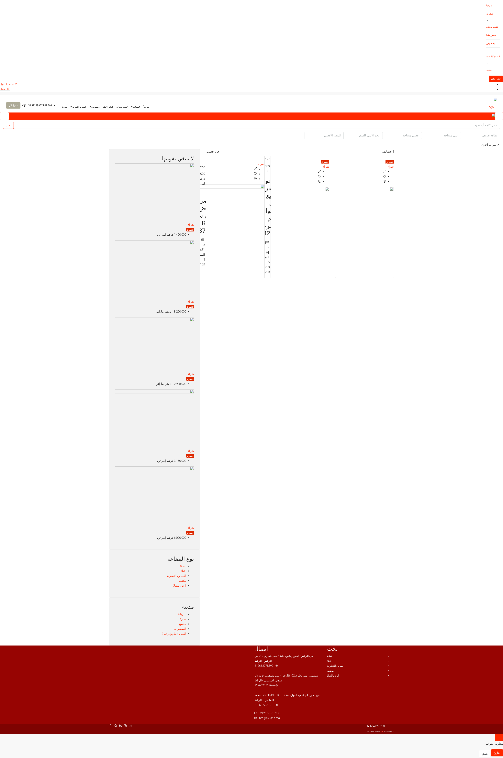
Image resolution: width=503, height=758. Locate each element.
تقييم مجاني (492, 27)
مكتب (182, 580)
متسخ (182, 624)
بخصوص (490, 43)
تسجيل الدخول (7, 84)
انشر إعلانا (491, 35)
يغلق (485, 753)
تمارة (183, 619)
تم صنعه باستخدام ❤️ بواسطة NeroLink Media (380, 731)
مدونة (489, 69)
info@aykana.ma (269, 718)
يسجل (3, 89)
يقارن (497, 753)
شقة (183, 566)
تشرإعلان (495, 78)
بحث (8, 125)
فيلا (183, 571)
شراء (390, 166)
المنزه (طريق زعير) (174, 633)
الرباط (181, 614)
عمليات (490, 13)
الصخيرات (180, 629)
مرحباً (489, 5)
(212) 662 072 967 (42, 105)
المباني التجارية (176, 576)
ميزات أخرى (489, 144)
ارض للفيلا (179, 585)
